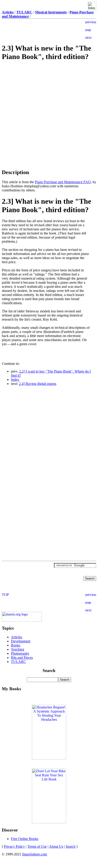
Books (15, 645)
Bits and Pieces (22, 657)
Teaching (17, 649)
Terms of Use (37, 846)
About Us (56, 846)
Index (15, 379)
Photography (20, 653)
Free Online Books (24, 839)
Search (70, 846)
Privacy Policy (14, 846)
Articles (16, 637)
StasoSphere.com (34, 854)
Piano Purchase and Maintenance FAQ (63, 182)
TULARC (18, 662)
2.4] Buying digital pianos (37, 384)
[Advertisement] (49, 98)
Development (20, 641)
